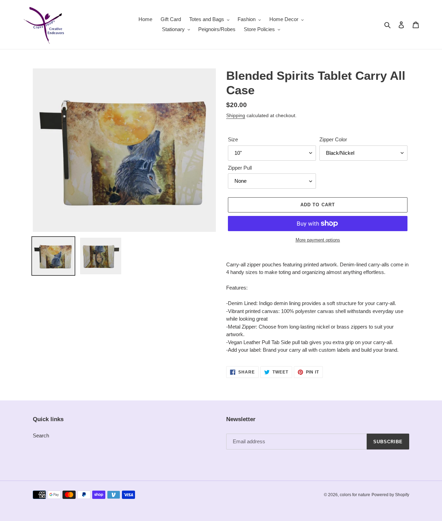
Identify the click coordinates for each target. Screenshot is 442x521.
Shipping (235, 115)
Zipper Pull (240, 168)
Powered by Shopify (390, 494)
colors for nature (355, 494)
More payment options (318, 240)
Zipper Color (333, 139)
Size (233, 139)
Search (41, 435)
